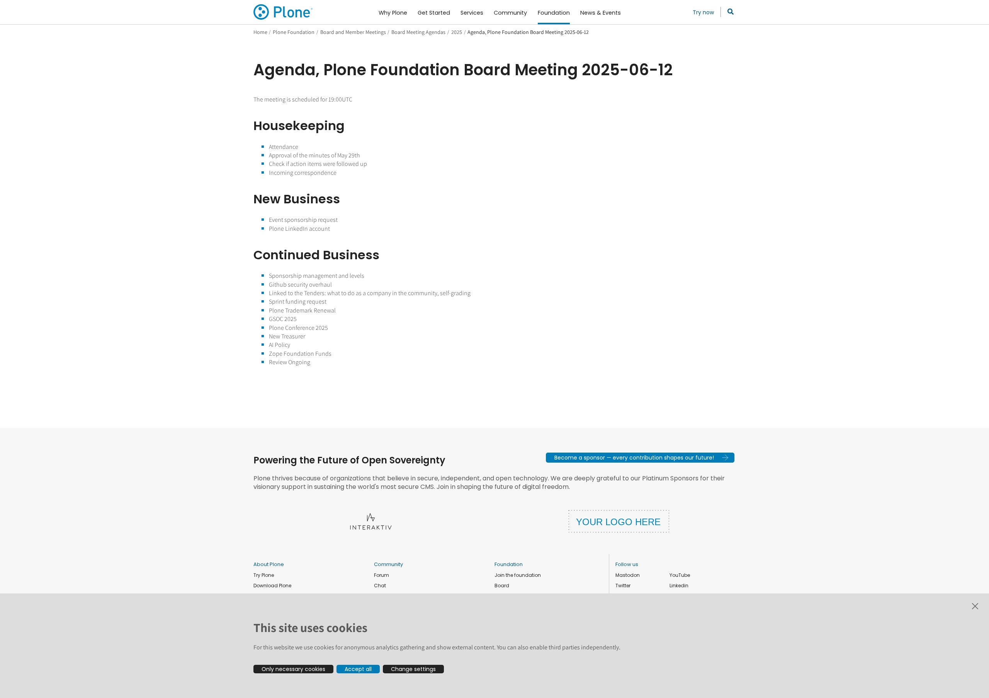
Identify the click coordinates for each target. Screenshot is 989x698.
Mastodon (627, 575)
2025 (456, 32)
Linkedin (679, 585)
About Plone (268, 564)
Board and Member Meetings (353, 32)
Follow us (626, 564)
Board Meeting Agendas (418, 32)
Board (501, 585)
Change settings (413, 669)
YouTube (680, 575)
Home (260, 32)
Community (388, 564)
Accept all (358, 669)
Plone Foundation (293, 32)
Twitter (622, 585)
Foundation (508, 564)
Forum (381, 575)
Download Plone (272, 585)
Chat (380, 585)
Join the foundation (517, 575)
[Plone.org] (283, 12)
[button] (640, 458)
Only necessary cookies (293, 669)
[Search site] (728, 12)
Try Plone (263, 575)
